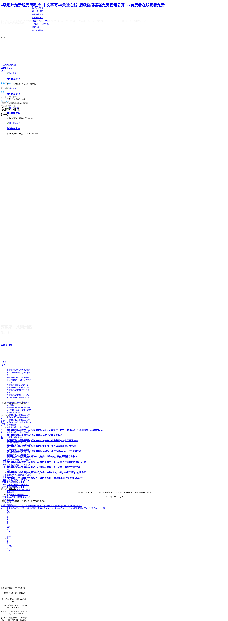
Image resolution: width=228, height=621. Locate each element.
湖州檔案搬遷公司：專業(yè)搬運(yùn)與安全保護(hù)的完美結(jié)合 (19, 474)
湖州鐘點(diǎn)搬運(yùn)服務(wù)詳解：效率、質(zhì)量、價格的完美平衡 (43, 467)
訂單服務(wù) (4, 462)
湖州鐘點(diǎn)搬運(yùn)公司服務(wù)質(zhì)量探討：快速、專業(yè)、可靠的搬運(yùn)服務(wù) (55, 430)
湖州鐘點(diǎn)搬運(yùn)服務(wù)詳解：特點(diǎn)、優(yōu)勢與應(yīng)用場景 (46, 472)
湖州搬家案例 (13, 79)
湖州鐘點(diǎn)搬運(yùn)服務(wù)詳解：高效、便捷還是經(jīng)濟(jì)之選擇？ (45, 477)
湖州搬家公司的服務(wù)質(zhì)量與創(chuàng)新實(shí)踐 (18, 397)
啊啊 (4, 362)
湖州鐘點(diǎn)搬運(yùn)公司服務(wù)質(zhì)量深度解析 (34, 435)
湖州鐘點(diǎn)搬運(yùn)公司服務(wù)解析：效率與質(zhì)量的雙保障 (19, 422)
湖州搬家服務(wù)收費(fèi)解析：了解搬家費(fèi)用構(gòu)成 (19, 372)
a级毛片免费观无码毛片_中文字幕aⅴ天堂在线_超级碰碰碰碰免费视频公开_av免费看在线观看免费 (83, 5)
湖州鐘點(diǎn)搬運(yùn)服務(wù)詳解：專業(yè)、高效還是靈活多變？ (42, 456)
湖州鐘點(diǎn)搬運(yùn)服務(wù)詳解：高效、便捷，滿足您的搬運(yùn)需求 (19, 409)
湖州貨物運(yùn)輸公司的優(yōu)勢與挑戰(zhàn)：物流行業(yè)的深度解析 (19, 459)
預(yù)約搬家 (8, 514)
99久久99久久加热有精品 (73, 508)
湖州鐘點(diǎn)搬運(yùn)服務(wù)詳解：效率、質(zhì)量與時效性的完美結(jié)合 (46, 462)
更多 (4, 68)
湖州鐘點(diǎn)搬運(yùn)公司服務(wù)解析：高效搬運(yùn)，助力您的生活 (44, 451)
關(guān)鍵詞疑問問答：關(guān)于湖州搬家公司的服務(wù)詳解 (18, 497)
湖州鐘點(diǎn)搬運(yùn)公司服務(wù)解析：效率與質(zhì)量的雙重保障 (42, 440)
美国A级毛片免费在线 (53, 508)
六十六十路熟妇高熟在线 (11, 508)
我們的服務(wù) (9, 65)
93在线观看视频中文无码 (94, 508)
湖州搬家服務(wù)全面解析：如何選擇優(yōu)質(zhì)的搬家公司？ (19, 379)
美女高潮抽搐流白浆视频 (32, 508)
